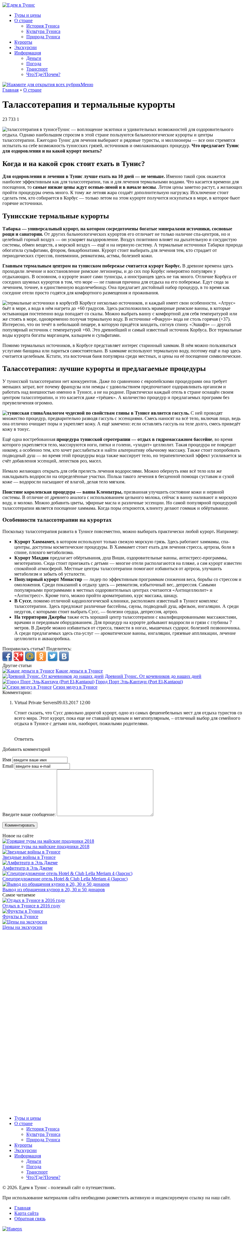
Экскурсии (25, 47)
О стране (23, 20)
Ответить (23, 739)
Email (8, 766)
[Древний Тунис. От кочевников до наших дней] (53, 676)
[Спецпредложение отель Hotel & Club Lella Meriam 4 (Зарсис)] (67, 873)
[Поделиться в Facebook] (7, 656)
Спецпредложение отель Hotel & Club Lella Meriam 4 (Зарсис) (65, 878)
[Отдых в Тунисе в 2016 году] (33, 900)
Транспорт (37, 68)
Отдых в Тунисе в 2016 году (31, 905)
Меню (87, 84)
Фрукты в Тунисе (20, 916)
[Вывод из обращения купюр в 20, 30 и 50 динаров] (56, 884)
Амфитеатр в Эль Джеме (27, 868)
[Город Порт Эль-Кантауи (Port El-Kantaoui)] (48, 681)
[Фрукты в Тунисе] (22, 911)
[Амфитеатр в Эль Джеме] (30, 862)
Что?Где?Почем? (43, 74)
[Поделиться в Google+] (18, 656)
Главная (10, 89)
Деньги (33, 58)
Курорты (23, 42)
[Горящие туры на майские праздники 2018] (48, 841)
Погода (33, 63)
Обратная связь (29, 1218)
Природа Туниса (43, 36)
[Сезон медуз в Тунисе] (27, 687)
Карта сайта (26, 1213)
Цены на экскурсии (22, 927)
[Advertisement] (47, 1020)
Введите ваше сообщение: (29, 814)
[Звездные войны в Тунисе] (31, 851)
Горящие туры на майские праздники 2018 (45, 846)
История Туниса (42, 25)
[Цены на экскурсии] (24, 921)
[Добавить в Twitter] (52, 656)
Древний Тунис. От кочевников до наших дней (153, 676)
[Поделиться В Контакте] (64, 656)
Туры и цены (27, 15)
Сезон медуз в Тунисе (75, 687)
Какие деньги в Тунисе (79, 670)
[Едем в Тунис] (18, 4)
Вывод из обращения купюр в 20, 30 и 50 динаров (53, 889)
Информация (27, 52)
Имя (7, 759)
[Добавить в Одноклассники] (41, 656)
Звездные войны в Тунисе (29, 857)
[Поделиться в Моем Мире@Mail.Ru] (30, 656)
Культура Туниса (43, 31)
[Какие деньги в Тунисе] (28, 670)
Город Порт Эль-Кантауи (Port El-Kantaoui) (139, 681)
